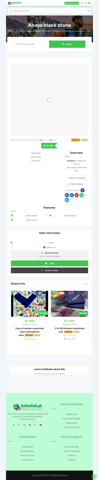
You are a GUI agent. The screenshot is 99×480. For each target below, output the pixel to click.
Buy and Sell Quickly (71, 418)
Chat (51, 263)
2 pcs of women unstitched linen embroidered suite (29, 331)
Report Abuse (77, 184)
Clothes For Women (29, 324)
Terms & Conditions (71, 451)
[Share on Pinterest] (76, 195)
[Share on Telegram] (67, 200)
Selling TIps (72, 414)
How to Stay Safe (71, 447)
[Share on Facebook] (82, 190)
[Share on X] (67, 195)
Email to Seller (51, 270)
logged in (48, 374)
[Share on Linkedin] (72, 195)
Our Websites (27, 447)
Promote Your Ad (71, 427)
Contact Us (71, 455)
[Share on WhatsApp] (81, 195)
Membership (71, 423)
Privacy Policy (27, 460)
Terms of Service (27, 455)
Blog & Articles (27, 451)
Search (69, 44)
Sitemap (71, 460)
